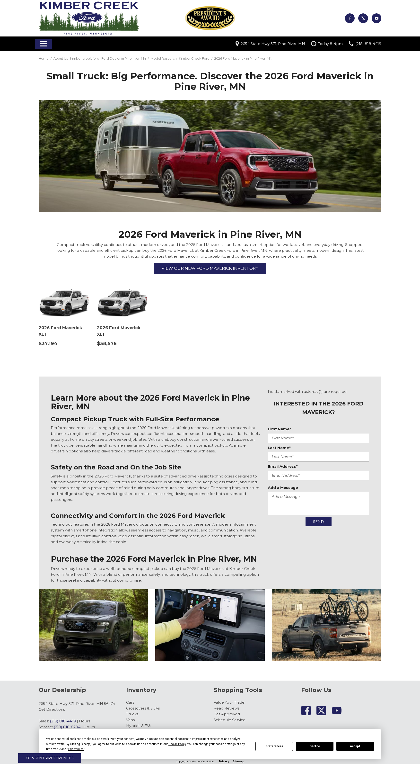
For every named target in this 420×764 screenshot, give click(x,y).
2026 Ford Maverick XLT (60, 331)
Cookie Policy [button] (177, 744)
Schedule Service (229, 720)
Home (44, 58)
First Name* (279, 429)
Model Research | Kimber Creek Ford (180, 58)
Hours (84, 721)
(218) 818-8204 (67, 727)
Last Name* (279, 447)
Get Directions (52, 709)
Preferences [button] (76, 749)
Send (318, 521)
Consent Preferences (50, 758)
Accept (355, 746)
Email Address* (283, 466)
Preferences (274, 746)
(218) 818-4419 (63, 721)
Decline (315, 746)
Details (54, 355)
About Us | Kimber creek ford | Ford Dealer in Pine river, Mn (100, 58)
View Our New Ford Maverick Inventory (210, 268)
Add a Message (283, 487)
